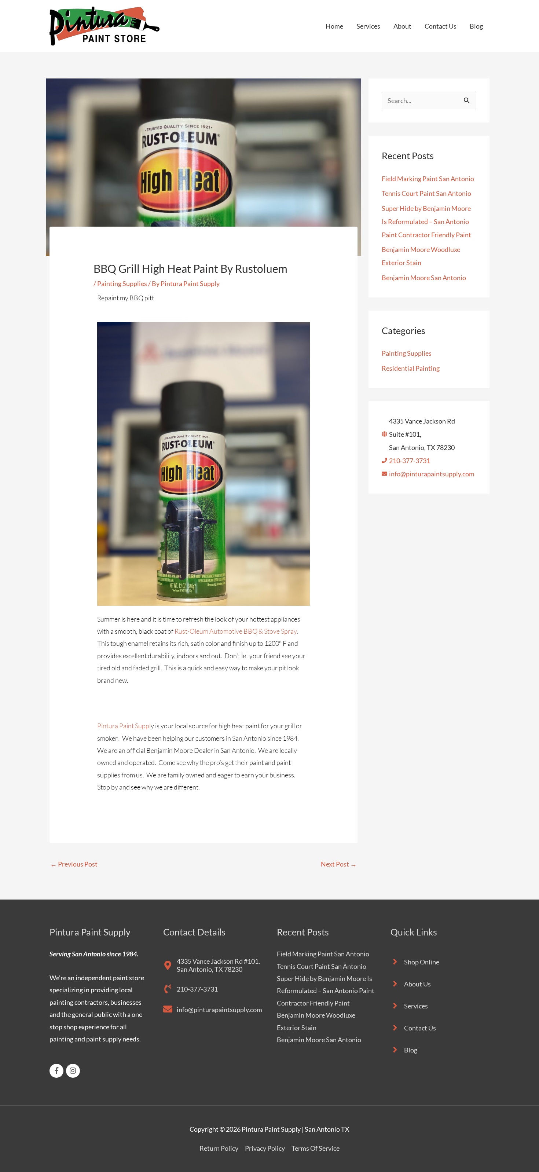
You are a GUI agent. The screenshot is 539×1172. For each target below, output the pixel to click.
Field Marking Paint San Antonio (428, 179)
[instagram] (74, 1071)
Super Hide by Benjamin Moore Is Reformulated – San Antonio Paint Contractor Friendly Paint (426, 221)
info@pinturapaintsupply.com (431, 474)
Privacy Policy (265, 1148)
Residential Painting (411, 368)
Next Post (339, 864)
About (402, 26)
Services (368, 26)
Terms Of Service (316, 1148)
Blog (476, 26)
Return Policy (218, 1148)
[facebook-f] (58, 1071)
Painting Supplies (122, 283)
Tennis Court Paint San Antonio (426, 193)
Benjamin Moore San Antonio (424, 278)
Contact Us (440, 26)
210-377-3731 (409, 461)
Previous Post (74, 864)
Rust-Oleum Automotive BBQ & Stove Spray (236, 631)
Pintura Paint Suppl (124, 726)
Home (334, 26)
